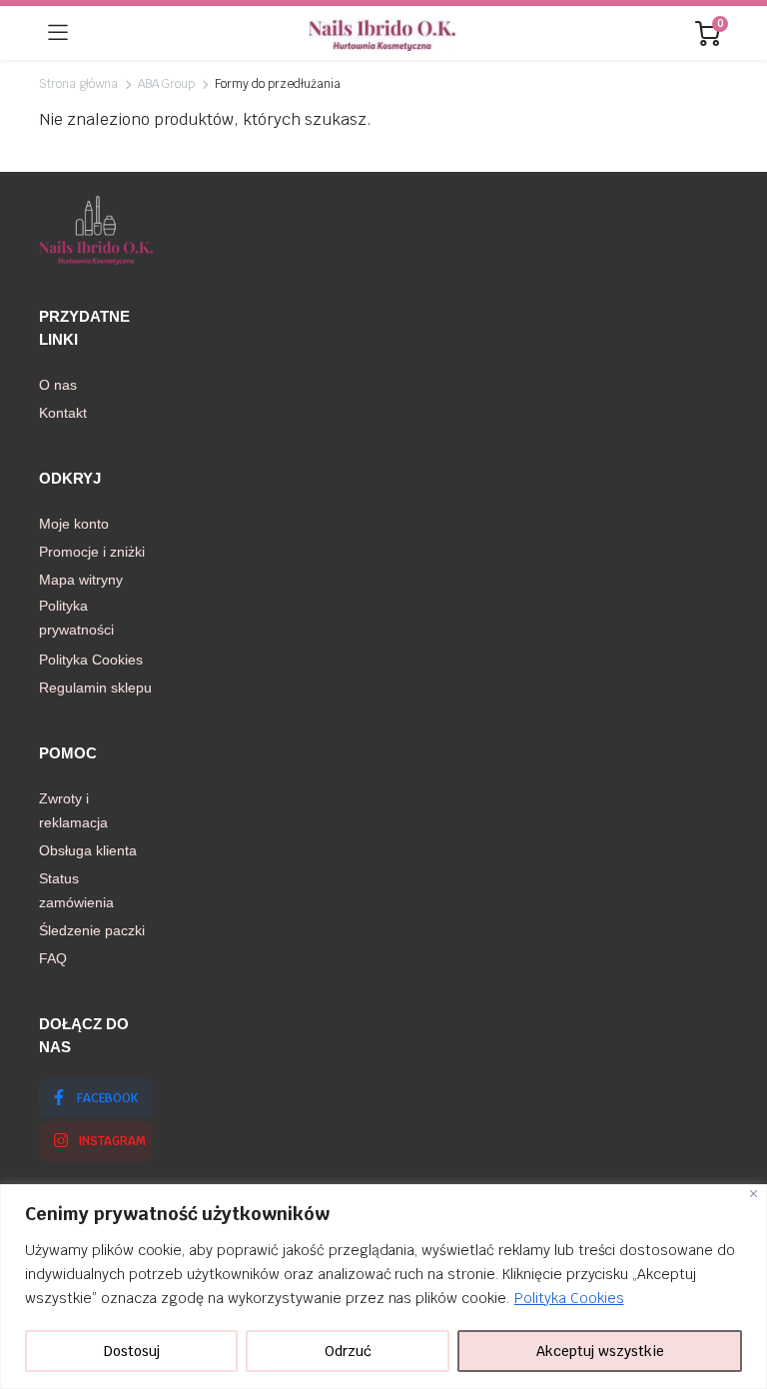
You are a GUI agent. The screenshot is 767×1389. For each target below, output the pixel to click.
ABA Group (167, 84)
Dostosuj (132, 1351)
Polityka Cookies (569, 1298)
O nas (58, 385)
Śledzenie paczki (92, 930)
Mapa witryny (81, 580)
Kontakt (63, 413)
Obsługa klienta (88, 850)
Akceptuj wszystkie (600, 1351)
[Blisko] (753, 1193)
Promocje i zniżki (92, 552)
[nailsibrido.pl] (382, 33)
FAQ (53, 958)
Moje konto (74, 524)
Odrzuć (348, 1351)
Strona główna (78, 84)
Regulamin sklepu (95, 687)
